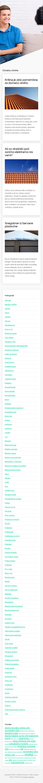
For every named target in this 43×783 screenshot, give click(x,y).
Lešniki (7, 433)
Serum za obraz (11, 586)
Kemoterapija (10, 396)
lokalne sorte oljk (19, 736)
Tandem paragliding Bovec (15, 627)
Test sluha (9, 644)
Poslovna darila (11, 553)
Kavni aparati (10, 391)
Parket (7, 503)
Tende (7, 639)
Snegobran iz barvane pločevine (19, 224)
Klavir (7, 400)
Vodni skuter (10, 668)
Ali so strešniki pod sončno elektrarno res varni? (19, 152)
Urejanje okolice (11, 652)
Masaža (8, 441)
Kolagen (8, 404)
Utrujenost (9, 656)
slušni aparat (21, 755)
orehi (33, 741)
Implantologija (10, 367)
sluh (16, 755)
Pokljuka (8, 544)
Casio (7, 313)
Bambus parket (11, 305)
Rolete (7, 582)
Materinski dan (10, 445)
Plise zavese (10, 515)
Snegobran (9, 602)
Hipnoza (8, 358)
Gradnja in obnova (12, 350)
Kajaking (8, 383)
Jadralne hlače (10, 379)
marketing (33, 736)
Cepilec (8, 317)
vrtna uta (30, 760)
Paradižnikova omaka (13, 499)
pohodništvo (15, 744)
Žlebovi (8, 706)
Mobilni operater (11, 449)
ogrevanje (31, 738)
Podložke (8, 528)
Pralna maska (10, 561)
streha (29, 754)
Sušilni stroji (9, 623)
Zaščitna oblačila (11, 697)
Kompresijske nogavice (14, 408)
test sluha (16, 757)
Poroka (7, 548)
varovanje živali (22, 760)
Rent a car (8, 573)
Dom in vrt (9, 329)
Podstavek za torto (12, 536)
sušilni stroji (11, 757)
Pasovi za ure (10, 507)
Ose (6, 486)
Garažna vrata (10, 342)
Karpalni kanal (10, 387)
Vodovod (8, 673)
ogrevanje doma (8, 741)
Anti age (8, 300)
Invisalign (8, 375)
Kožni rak (8, 416)
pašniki (6, 744)
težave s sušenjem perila (26, 757)
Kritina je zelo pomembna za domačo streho (21, 81)
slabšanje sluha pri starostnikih (15, 752)
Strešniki (8, 615)
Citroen (7, 321)
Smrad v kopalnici (11, 598)
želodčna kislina (28, 763)
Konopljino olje (10, 412)
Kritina (7, 420)
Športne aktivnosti (12, 610)
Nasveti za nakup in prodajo (15, 466)
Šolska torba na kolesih (14, 606)
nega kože (24, 738)
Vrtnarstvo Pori (10, 677)
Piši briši (8, 511)
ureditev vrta (15, 760)
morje (7, 738)
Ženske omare (10, 701)
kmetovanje (32, 733)
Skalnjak (8, 594)
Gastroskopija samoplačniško (16, 346)
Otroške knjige (10, 495)
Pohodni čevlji (10, 540)
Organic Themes (28, 777)
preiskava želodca (12, 746)
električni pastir (24, 731)
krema (8, 736)
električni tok (31, 731)
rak (21, 749)
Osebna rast (9, 491)
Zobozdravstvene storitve (15, 710)
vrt (27, 760)
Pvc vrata (8, 569)
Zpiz (6, 714)
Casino (7, 309)
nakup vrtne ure (14, 738)
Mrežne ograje (10, 453)
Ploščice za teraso (12, 520)
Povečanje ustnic (11, 557)
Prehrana (8, 565)
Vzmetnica (9, 689)
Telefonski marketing (13, 635)
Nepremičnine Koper (13, 470)
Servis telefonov (11, 590)
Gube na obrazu (11, 354)
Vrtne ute (8, 681)
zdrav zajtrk (8, 763)
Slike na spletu (13, 3)
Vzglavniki (9, 685)
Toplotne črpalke (11, 648)
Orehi (7, 482)
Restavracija (9, 577)
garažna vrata (11, 733)
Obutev (7, 478)
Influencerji (9, 371)
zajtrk (34, 760)
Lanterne (8, 429)
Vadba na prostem (12, 660)
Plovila (7, 524)
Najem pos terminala (13, 458)
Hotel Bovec (9, 362)
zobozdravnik (17, 762)
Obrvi (7, 474)
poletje (24, 744)
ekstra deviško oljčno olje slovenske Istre (17, 729)
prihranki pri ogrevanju (14, 749)
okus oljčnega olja (21, 741)
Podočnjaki (9, 532)
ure (10, 760)
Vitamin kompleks (12, 664)
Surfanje (8, 619)
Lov (6, 437)
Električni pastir (11, 334)
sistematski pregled (28, 749)
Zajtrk (7, 693)
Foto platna (9, 338)
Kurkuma (8, 424)
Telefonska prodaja (12, 631)
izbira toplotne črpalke (23, 733)
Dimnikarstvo (10, 325)
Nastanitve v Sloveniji (13, 462)
